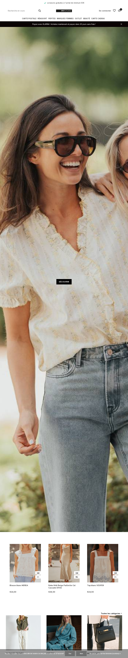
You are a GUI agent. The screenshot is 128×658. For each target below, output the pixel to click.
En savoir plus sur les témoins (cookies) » (105, 653)
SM (38, 573)
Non (81, 653)
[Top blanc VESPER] (102, 563)
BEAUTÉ (86, 18)
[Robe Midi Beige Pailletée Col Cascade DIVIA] (64, 563)
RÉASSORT (42, 18)
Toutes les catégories (110, 613)
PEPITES (52, 18)
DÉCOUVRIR (64, 282)
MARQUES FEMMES (65, 18)
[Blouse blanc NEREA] (25, 563)
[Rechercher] (40, 10)
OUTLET (78, 18)
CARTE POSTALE (29, 18)
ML (38, 577)
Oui (70, 653)
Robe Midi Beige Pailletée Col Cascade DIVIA (62, 586)
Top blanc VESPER (95, 585)
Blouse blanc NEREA (19, 585)
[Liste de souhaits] (114, 10)
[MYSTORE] (64, 11)
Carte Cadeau (98, 18)
